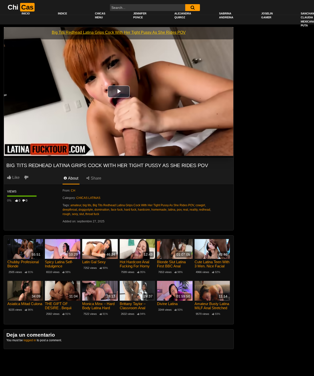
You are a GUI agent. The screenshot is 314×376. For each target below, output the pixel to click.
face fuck (117, 209)
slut (81, 214)
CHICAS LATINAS (88, 198)
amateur (75, 205)
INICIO (26, 13)
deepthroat (70, 209)
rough (66, 214)
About (72, 178)
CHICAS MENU (100, 15)
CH (73, 190)
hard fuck (130, 209)
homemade (159, 209)
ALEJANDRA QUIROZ (182, 15)
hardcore (144, 209)
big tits (87, 205)
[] (192, 7)
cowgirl (200, 205)
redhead (204, 209)
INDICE (62, 13)
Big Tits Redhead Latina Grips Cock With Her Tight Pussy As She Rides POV (143, 205)
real (185, 209)
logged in (30, 340)
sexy (75, 214)
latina (171, 209)
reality (193, 209)
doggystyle (85, 209)
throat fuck (92, 214)
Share (95, 178)
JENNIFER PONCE (139, 15)
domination (101, 209)
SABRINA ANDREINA (226, 15)
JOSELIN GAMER (267, 15)
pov (179, 209)
